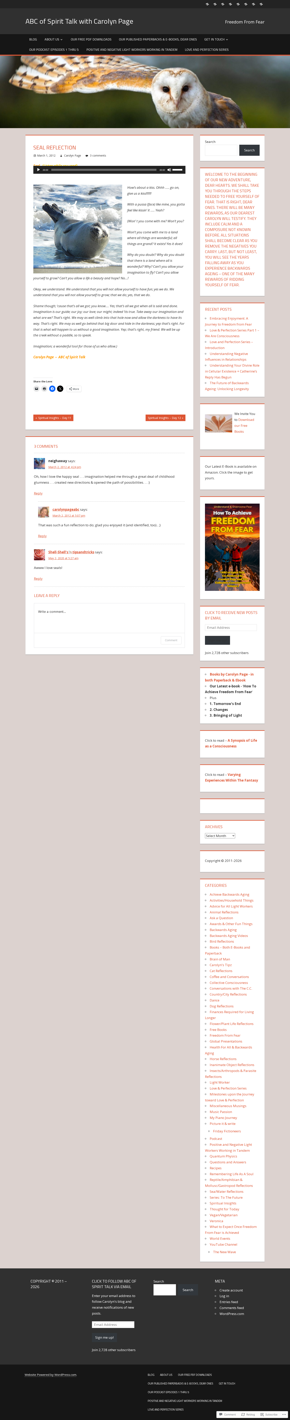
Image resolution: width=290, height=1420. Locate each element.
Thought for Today (224, 1209)
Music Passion (221, 1111)
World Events (220, 1238)
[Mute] (169, 170)
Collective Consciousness (229, 982)
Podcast (216, 1138)
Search (210, 141)
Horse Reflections (223, 1059)
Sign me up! (217, 640)
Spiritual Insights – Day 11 (52, 418)
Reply (38, 493)
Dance (214, 1000)
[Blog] (207, 4)
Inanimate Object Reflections (232, 1064)
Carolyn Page (72, 155)
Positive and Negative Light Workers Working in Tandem (131, 49)
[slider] (177, 169)
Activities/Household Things (232, 900)
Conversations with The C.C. (231, 988)
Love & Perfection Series (228, 1088)
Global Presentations (226, 1041)
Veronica (216, 1221)
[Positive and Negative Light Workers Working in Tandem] (253, 4)
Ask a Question (221, 918)
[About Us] (214, 4)
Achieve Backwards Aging (229, 894)
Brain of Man (220, 959)
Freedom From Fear (225, 1035)
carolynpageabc (65, 509)
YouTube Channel (223, 1244)
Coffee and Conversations (229, 976)
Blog (33, 39)
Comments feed (232, 1307)
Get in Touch (214, 39)
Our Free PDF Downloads (91, 39)
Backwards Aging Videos (229, 935)
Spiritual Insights (223, 1203)
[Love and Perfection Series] (261, 4)
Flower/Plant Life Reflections (232, 1023)
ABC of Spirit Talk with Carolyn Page (79, 21)
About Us (52, 39)
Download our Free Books (244, 425)
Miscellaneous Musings (228, 1106)
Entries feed (229, 1302)
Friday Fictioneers (227, 1131)
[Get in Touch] (238, 4)
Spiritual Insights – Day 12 (163, 418)
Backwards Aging (223, 929)
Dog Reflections (222, 1006)
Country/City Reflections (228, 994)
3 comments (98, 155)
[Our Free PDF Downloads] (222, 4)
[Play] (38, 170)
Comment (171, 640)
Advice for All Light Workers (231, 906)
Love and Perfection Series (207, 49)
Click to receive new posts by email (231, 615)
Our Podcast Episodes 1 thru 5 (54, 49)
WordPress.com (232, 1313)
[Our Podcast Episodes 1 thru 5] (245, 4)
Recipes (216, 1168)
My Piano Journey (223, 1117)
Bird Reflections (222, 941)
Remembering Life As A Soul (232, 1174)
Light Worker (220, 1082)
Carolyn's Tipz (221, 965)
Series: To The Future (226, 1197)
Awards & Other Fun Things (231, 924)
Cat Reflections (221, 971)
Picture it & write (223, 1123)
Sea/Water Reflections (226, 1191)
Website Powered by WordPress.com (50, 1375)
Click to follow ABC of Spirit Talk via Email (114, 1284)
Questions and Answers (228, 1162)
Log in (224, 1296)
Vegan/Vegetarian (224, 1215)
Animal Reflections (224, 912)
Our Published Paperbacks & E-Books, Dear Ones (158, 39)
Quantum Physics (223, 1156)
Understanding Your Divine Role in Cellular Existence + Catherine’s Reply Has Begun (232, 371)
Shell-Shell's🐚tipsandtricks (71, 552)
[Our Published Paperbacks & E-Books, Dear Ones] (230, 4)
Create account (231, 1290)
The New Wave (224, 1252)
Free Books (218, 1029)
